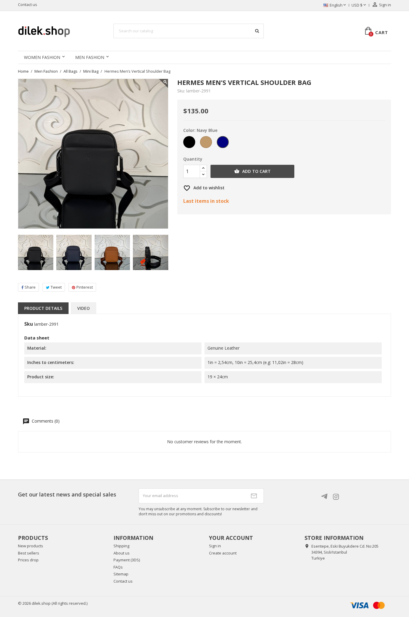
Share (30, 287)
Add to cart (252, 171)
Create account (223, 553)
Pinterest (84, 287)
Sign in (215, 546)
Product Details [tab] (43, 308)
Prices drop (28, 560)
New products (30, 546)
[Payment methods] (366, 605)
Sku (28, 324)
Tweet (56, 287)
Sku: (181, 91)
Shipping (121, 546)
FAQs (118, 567)
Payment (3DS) (126, 560)
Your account (231, 537)
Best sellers (28, 553)
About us (121, 553)
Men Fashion (89, 57)
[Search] (257, 31)
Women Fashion (42, 57)
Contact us (27, 4)
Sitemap (120, 574)
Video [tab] (83, 308)
